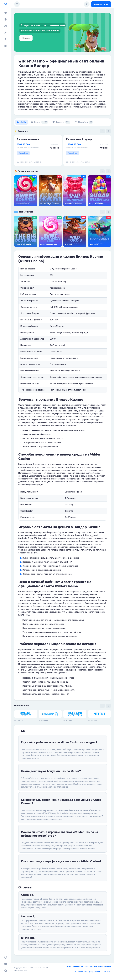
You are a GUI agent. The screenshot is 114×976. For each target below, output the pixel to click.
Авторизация (101, 4)
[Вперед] (108, 131)
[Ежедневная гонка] (5, 39)
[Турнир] (5, 19)
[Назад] (102, 131)
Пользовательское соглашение (98, 966)
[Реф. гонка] (5, 33)
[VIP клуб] (5, 13)
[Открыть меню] (17, 4)
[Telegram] (5, 964)
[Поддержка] (5, 957)
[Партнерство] (5, 46)
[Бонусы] (5, 26)
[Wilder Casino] (5, 4)
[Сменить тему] (87, 4)
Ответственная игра (74, 966)
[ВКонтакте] (5, 970)
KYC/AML (107, 972)
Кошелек (26, 38)
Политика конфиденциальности (88, 972)
